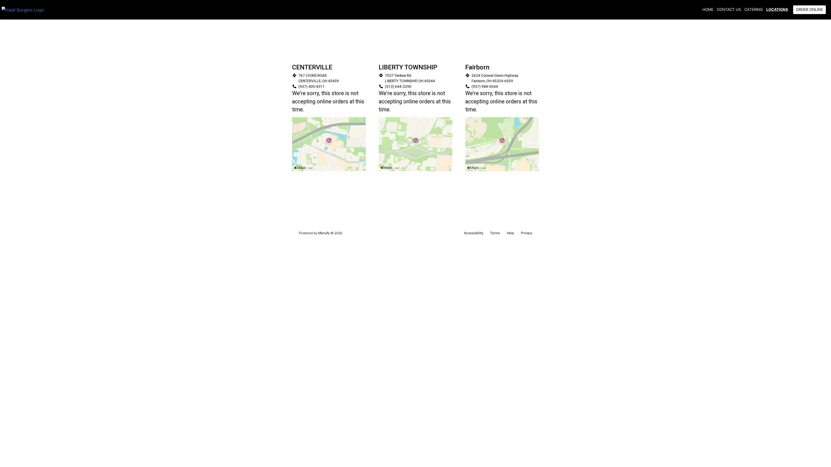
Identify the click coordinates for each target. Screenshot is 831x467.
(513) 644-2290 (398, 86)
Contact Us (729, 9)
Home (707, 9)
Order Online (809, 9)
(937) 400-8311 (311, 86)
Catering (753, 9)
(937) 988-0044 (485, 86)
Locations (777, 9)
